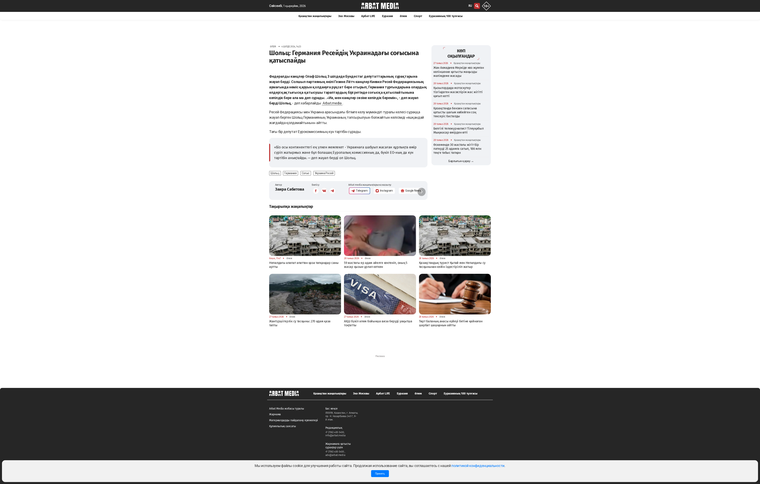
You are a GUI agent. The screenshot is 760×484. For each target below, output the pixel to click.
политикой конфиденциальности (477, 466)
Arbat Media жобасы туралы (286, 408)
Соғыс (306, 173)
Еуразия (387, 16)
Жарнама (275, 414)
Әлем (403, 16)
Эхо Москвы (346, 16)
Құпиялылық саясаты (282, 426)
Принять (380, 473)
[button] (421, 192)
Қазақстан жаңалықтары (314, 16)
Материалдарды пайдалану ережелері (293, 420)
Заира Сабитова (289, 189)
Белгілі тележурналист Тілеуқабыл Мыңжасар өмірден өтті (458, 130)
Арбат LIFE (368, 16)
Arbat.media (332, 103)
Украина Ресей (324, 173)
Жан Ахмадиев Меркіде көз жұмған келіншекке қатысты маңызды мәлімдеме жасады (458, 72)
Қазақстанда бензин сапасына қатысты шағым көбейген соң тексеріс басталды (455, 112)
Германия (290, 173)
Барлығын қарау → (461, 161)
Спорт (418, 16)
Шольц (275, 173)
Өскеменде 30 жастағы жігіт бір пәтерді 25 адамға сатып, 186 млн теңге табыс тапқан (457, 149)
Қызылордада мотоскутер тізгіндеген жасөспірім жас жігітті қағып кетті (458, 92)
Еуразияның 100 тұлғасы (445, 16)
